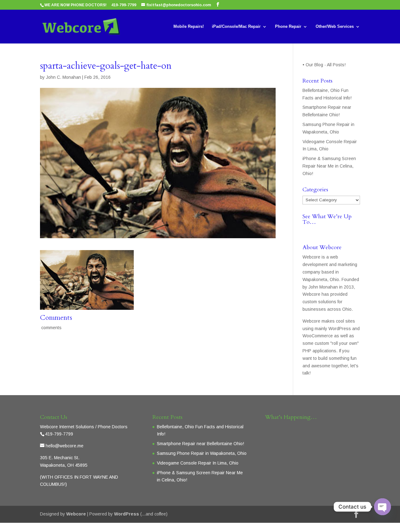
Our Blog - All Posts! (326, 64)
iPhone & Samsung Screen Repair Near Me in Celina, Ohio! (329, 166)
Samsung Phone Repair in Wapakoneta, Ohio (202, 453)
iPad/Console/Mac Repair (236, 26)
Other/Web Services (335, 26)
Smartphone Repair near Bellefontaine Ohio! (200, 443)
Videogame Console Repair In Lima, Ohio (197, 462)
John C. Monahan (63, 77)
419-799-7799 (123, 5)
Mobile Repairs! (188, 26)
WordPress (126, 513)
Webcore (76, 513)
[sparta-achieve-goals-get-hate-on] (87, 305)
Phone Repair (288, 26)
